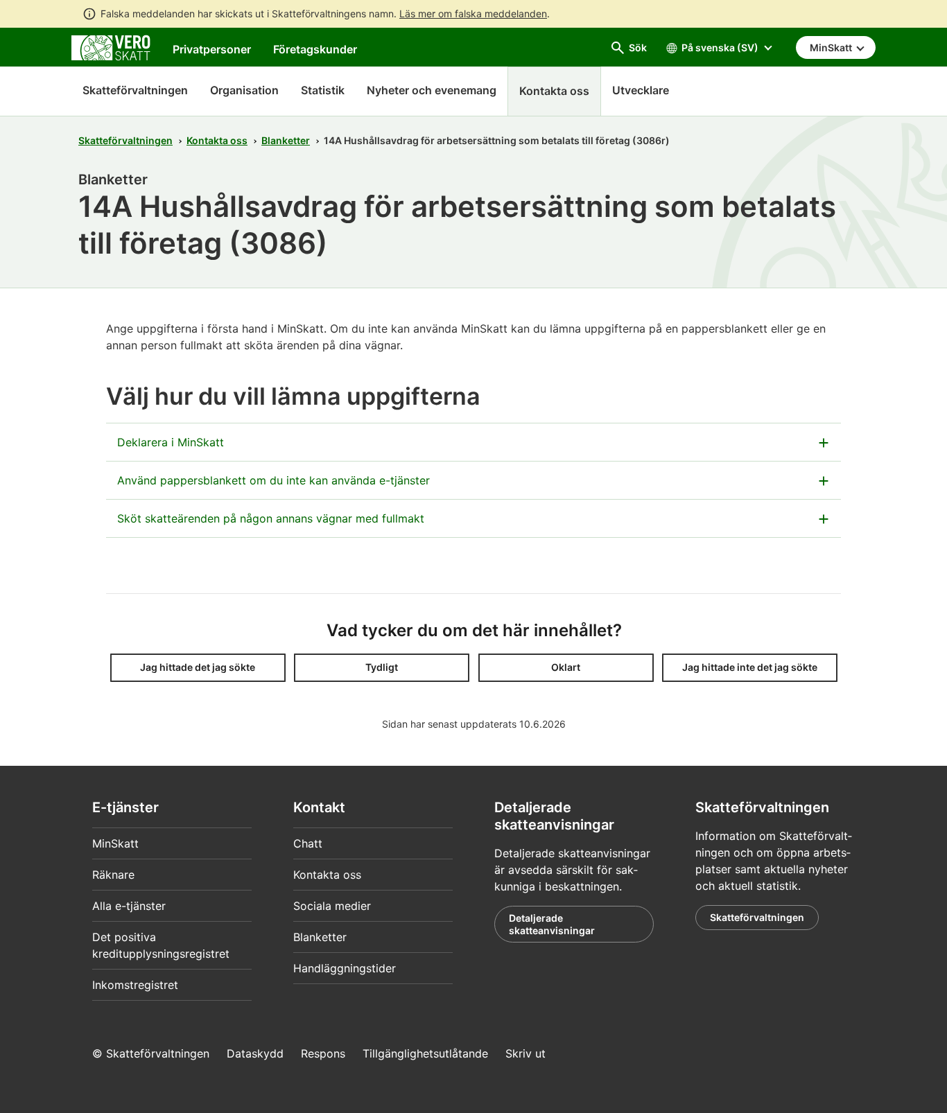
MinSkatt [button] (832, 47)
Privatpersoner (212, 49)
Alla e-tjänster (129, 906)
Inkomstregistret (135, 985)
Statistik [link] (323, 90)
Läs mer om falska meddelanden (473, 13)
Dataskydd (255, 1053)
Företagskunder (315, 49)
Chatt (307, 843)
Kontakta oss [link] (554, 91)
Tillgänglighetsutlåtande (425, 1053)
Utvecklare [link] (640, 90)
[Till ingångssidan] (110, 46)
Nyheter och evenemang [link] (431, 90)
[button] (198, 668)
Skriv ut (525, 1053)
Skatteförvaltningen (135, 90)
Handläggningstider (344, 968)
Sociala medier (332, 906)
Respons (323, 1053)
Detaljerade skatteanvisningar (552, 924)
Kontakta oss (216, 140)
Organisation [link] (244, 90)
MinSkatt (115, 843)
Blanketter (285, 140)
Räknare (113, 875)
